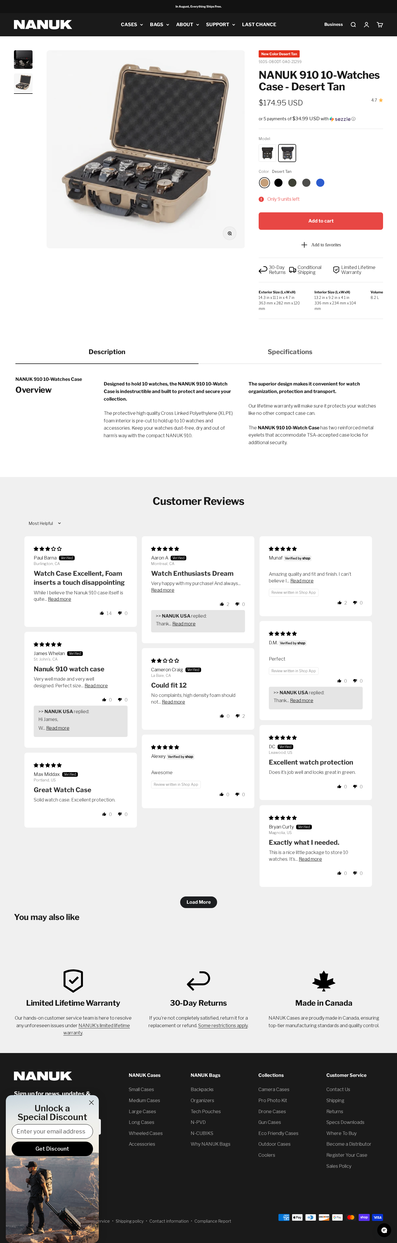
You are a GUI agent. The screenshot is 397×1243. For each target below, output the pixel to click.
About (184, 24)
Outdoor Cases (274, 1144)
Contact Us (338, 1089)
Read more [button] (59, 599)
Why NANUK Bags (210, 1144)
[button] (321, 119)
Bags (156, 24)
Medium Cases (144, 1100)
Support (217, 24)
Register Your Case (346, 1155)
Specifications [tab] (290, 352)
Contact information (169, 1221)
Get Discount (52, 1149)
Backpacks (202, 1089)
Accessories (142, 1144)
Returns (334, 1111)
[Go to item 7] (23, 83)
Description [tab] (107, 352)
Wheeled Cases (146, 1133)
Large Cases (142, 1111)
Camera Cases (273, 1089)
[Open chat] (384, 1230)
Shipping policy (130, 1221)
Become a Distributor (348, 1144)
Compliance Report (212, 1221)
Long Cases (141, 1122)
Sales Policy (338, 1166)
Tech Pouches (206, 1111)
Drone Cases (272, 1111)
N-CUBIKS (202, 1133)
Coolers (266, 1155)
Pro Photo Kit (272, 1100)
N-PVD (198, 1122)
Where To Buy (341, 1133)
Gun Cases (269, 1122)
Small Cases (141, 1089)
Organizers (202, 1100)
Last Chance (259, 24)
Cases (129, 24)
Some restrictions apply (223, 1025)
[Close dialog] (91, 1102)
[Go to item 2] (23, 60)
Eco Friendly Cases (278, 1133)
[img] (48, 549)
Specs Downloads (345, 1122)
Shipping (335, 1100)
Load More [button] (199, 902)
